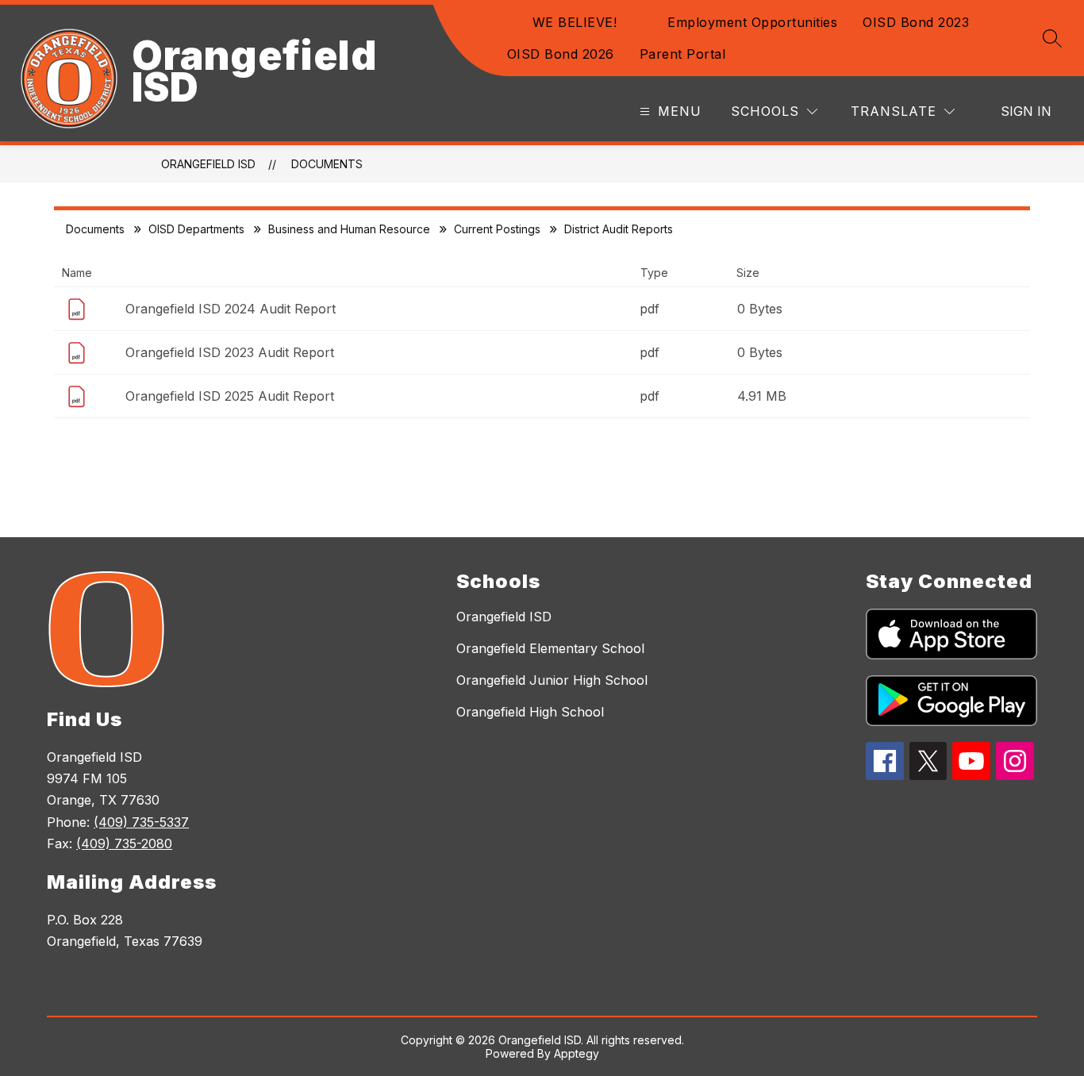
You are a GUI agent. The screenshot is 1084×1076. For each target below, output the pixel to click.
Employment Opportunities (752, 22)
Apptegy (576, 1053)
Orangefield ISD (208, 164)
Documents (327, 164)
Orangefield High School (530, 712)
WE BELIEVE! (574, 22)
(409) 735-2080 (124, 843)
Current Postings (497, 229)
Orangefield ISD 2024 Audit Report (230, 309)
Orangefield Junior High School (552, 680)
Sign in (1026, 111)
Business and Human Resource (349, 229)
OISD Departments (196, 229)
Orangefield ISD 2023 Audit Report (229, 352)
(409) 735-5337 (141, 822)
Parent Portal (683, 54)
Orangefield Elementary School (550, 648)
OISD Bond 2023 (916, 22)
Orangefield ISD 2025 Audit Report (229, 396)
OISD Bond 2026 (560, 54)
